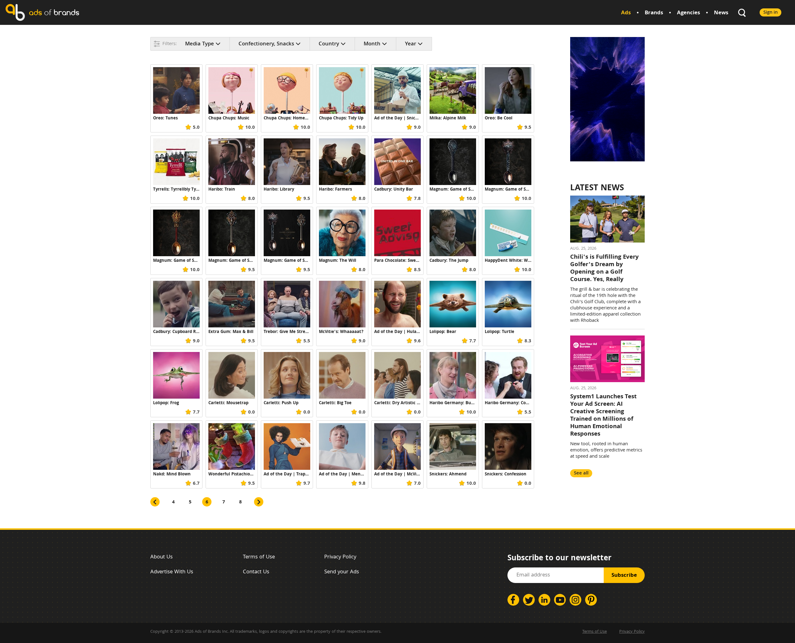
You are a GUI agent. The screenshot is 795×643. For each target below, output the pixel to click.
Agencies (688, 13)
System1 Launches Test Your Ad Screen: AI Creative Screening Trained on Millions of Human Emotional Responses (603, 415)
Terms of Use (259, 557)
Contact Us (256, 572)
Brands (654, 13)
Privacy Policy (340, 557)
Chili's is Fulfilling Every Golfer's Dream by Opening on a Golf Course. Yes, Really (604, 268)
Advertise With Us (171, 572)
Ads (626, 13)
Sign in (770, 12)
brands (54, 12)
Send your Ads (341, 572)
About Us (161, 557)
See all (581, 473)
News (721, 13)
